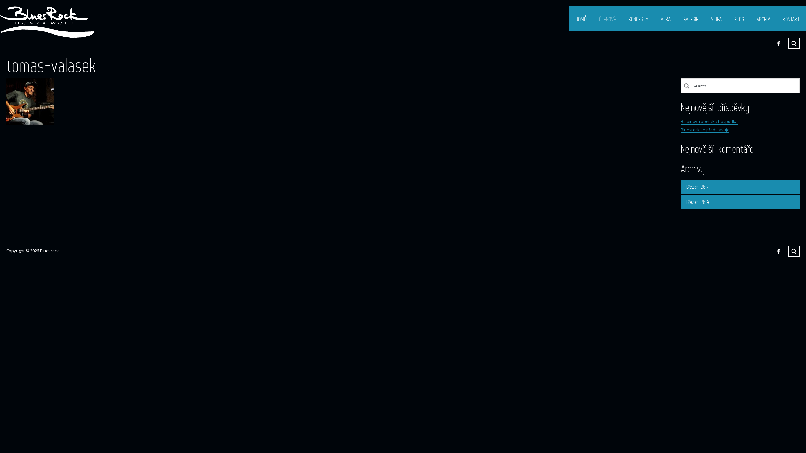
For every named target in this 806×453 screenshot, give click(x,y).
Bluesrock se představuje (705, 129)
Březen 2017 (697, 187)
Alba (666, 19)
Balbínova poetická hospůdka (709, 121)
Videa (716, 19)
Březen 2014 (697, 202)
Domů (581, 19)
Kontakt (791, 19)
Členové (607, 19)
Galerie (690, 19)
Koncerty (638, 19)
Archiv (763, 19)
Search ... (794, 43)
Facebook (778, 43)
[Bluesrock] (47, 22)
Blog (739, 19)
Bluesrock (49, 251)
